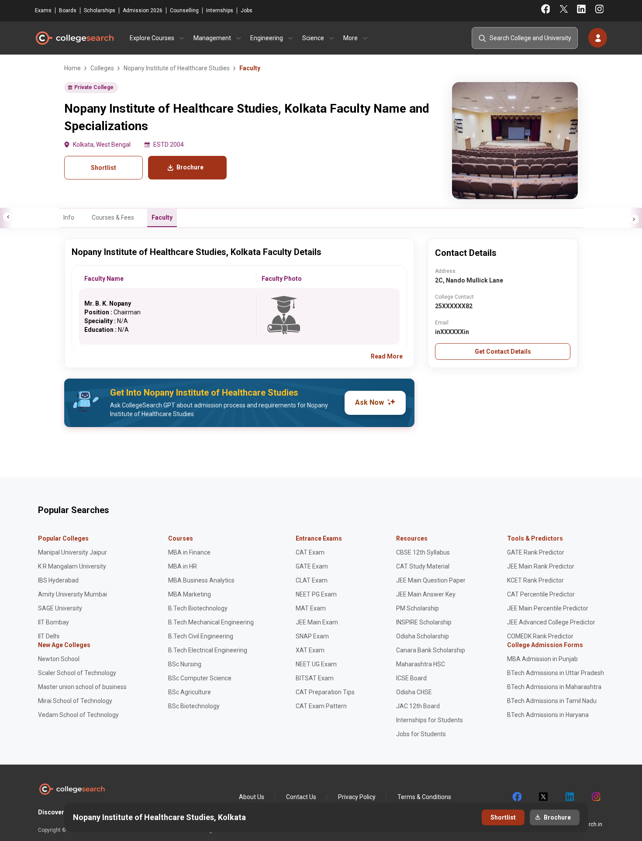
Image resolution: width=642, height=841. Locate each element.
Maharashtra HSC (420, 664)
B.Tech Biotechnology (198, 608)
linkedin (569, 797)
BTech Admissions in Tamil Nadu (552, 700)
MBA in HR (182, 566)
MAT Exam (311, 608)
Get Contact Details (503, 351)
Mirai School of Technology (75, 700)
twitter (543, 797)
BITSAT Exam (315, 678)
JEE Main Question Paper (431, 580)
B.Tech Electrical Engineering (207, 650)
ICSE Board (411, 678)
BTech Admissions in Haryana (548, 714)
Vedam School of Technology (78, 714)
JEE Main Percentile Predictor (547, 608)
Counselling (184, 10)
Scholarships (99, 10)
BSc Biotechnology (194, 706)
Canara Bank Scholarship (430, 650)
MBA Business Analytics (201, 580)
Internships (219, 10)
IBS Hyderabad (58, 580)
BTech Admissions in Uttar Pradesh (555, 672)
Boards (67, 10)
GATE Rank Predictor (535, 552)
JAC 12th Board (418, 706)
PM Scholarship (417, 608)
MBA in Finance (189, 552)
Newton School (58, 658)
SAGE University (60, 608)
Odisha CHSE (414, 692)
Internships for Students (429, 720)
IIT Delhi (48, 636)
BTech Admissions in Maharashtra (554, 686)
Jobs (246, 10)
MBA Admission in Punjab (542, 658)
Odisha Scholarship (422, 636)
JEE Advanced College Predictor (551, 622)
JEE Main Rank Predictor (540, 566)
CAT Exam (310, 552)
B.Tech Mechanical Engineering (211, 622)
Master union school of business (82, 686)
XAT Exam (310, 650)
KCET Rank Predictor (535, 580)
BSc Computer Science (199, 678)
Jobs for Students (421, 734)
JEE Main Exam (317, 622)
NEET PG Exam (316, 594)
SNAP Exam (312, 636)
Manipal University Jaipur (72, 552)
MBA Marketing (189, 594)
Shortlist (103, 167)
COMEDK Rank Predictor (540, 636)
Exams (43, 10)
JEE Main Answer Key (426, 594)
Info (68, 217)
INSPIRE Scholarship (424, 622)
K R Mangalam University (72, 566)
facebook (516, 797)
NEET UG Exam (316, 664)
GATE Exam (312, 566)
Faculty (162, 217)
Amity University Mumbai (72, 594)
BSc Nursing (184, 664)
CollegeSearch (74, 38)
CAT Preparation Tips (325, 692)
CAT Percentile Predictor (541, 594)
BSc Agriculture (189, 692)
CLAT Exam (312, 580)
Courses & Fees (113, 217)
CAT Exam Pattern (321, 706)
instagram (595, 797)
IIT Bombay (53, 622)
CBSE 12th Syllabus (423, 552)
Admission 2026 (142, 10)
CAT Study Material (422, 566)
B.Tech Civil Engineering (200, 636)
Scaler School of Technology (77, 672)
